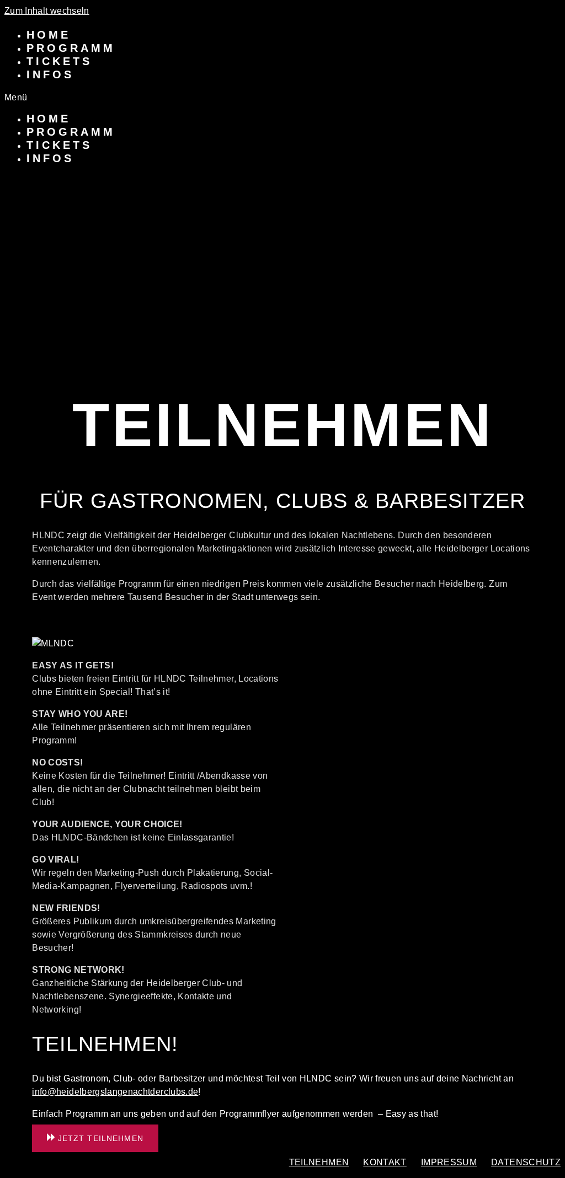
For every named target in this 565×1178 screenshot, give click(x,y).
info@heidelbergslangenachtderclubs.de (115, 1091)
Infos (50, 74)
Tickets (59, 61)
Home (48, 35)
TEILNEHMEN (319, 1162)
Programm (70, 48)
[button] (282, 97)
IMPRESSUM (449, 1162)
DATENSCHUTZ (526, 1162)
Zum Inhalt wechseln (46, 10)
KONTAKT (384, 1162)
